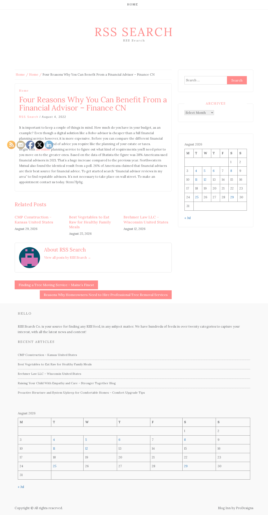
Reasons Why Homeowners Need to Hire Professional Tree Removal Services (106, 295)
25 (196, 197)
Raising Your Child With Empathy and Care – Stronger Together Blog (67, 383)
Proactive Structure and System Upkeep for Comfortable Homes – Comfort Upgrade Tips (81, 392)
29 (232, 197)
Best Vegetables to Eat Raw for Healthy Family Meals (90, 222)
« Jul (187, 218)
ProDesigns (244, 508)
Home (132, 4)
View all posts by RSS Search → (67, 257)
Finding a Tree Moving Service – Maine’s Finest (56, 285)
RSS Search (134, 32)
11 (196, 180)
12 (205, 180)
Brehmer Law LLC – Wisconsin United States (146, 219)
